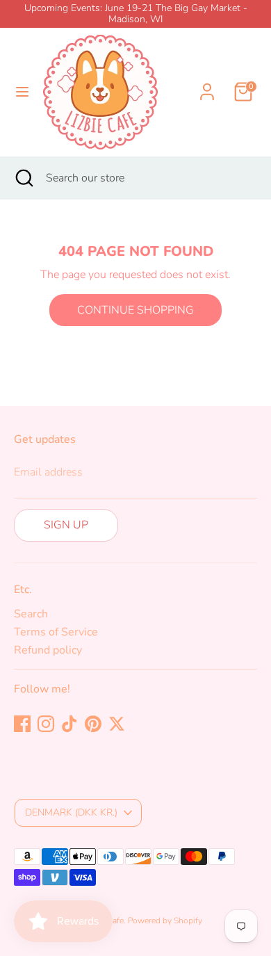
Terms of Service (56, 632)
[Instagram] (46, 723)
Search (31, 614)
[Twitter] (116, 723)
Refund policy (48, 650)
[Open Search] (22, 178)
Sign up (66, 525)
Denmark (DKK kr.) (71, 812)
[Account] (207, 83)
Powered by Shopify (165, 920)
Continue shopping (135, 310)
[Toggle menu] (22, 92)
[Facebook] (22, 723)
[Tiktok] (69, 723)
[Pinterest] (93, 723)
